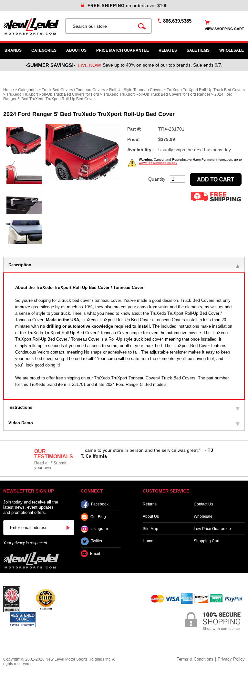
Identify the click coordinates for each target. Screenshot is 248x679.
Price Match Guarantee (122, 50)
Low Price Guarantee (212, 528)
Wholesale (203, 516)
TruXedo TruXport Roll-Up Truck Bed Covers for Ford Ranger (156, 94)
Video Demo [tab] (20, 422)
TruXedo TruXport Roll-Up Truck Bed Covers (206, 90)
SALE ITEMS (198, 50)
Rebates (168, 50)
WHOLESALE (231, 50)
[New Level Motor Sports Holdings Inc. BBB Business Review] (45, 598)
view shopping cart (224, 29)
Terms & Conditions (195, 659)
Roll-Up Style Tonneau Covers (135, 90)
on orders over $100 (128, 5)
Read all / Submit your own (50, 465)
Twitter (96, 541)
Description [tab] (19, 264)
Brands (13, 50)
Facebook (99, 504)
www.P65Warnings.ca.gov (158, 162)
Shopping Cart (206, 541)
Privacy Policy (231, 659)
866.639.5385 (177, 21)
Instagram (99, 529)
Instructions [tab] (20, 407)
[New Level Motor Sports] (31, 26)
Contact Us (203, 504)
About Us (76, 50)
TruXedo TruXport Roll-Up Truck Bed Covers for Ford (52, 94)
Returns (150, 504)
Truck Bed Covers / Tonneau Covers (73, 90)
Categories (44, 50)
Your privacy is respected (25, 543)
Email (95, 553)
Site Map (150, 528)
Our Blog (98, 517)
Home (8, 90)
